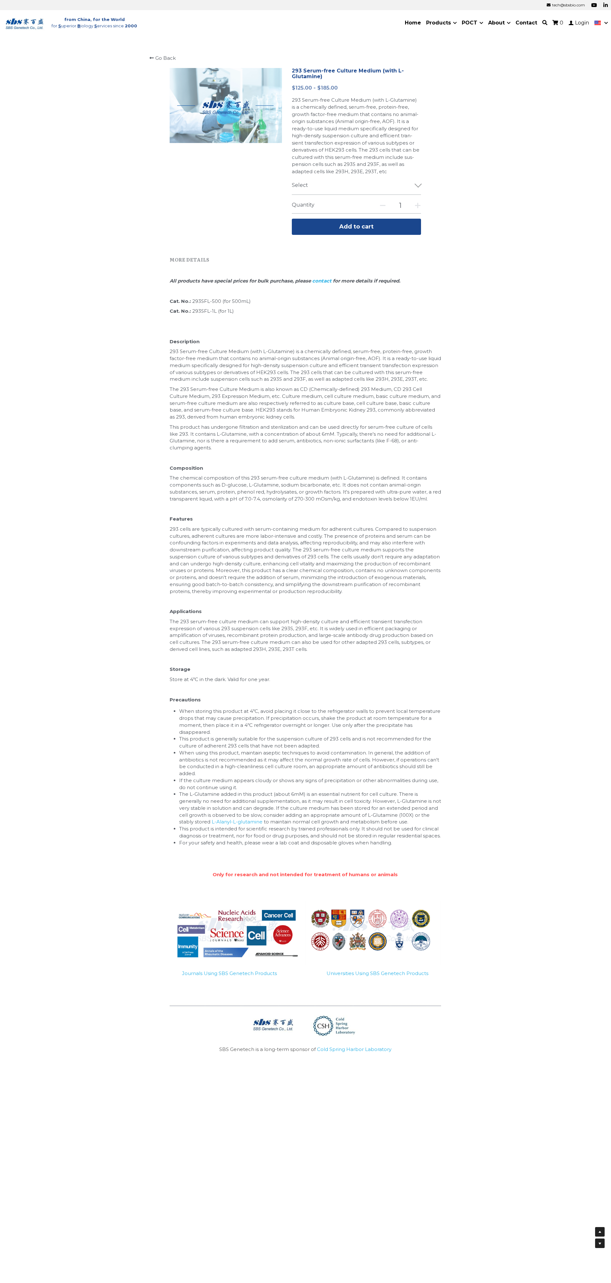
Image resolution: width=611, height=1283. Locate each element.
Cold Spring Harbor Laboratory (354, 1049)
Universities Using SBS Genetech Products (377, 973)
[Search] (544, 22)
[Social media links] (594, 5)
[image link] (24, 22)
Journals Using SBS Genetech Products (229, 973)
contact (322, 281)
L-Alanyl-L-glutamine (237, 822)
